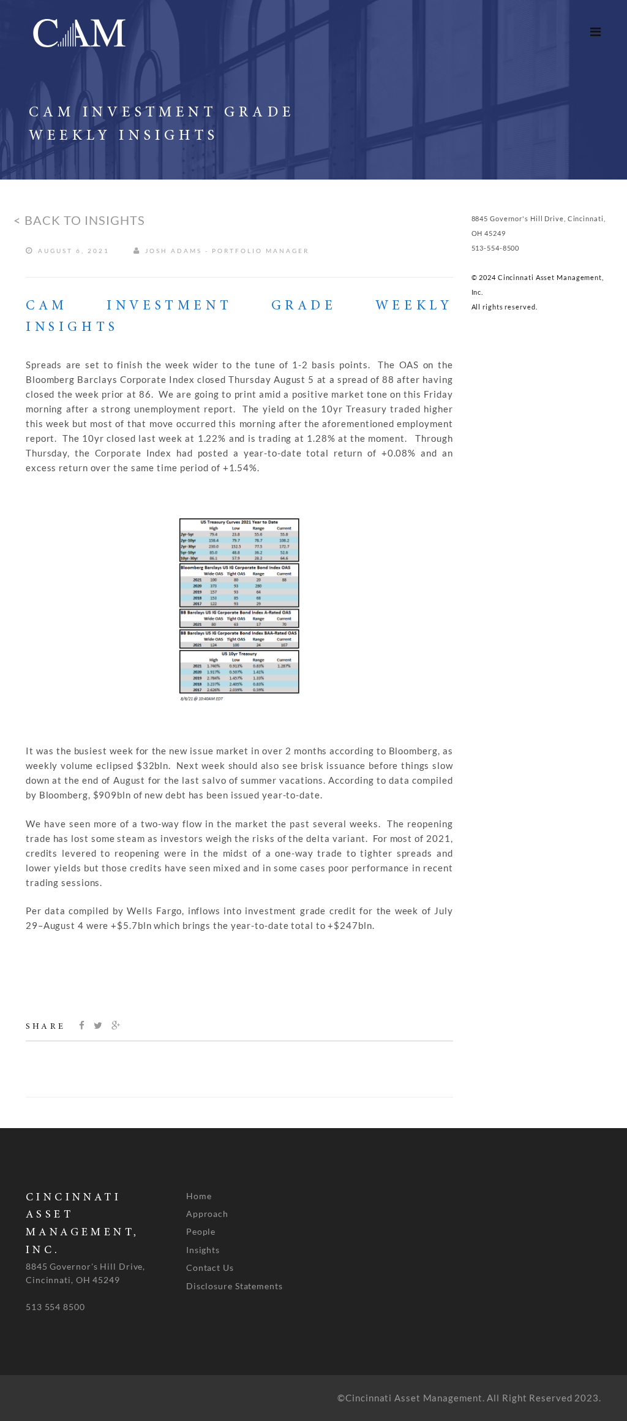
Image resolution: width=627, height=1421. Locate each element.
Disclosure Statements (234, 1286)
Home (199, 1196)
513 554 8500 (55, 1307)
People (201, 1231)
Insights (203, 1250)
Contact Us (210, 1267)
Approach (207, 1213)
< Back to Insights (79, 220)
